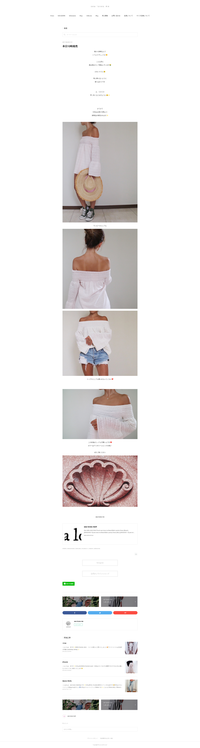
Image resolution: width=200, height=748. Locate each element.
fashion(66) (78, 548)
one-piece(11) (84, 548)
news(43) (91, 548)
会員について (128, 16)
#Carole (65, 662)
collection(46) (97, 548)
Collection (89, 16)
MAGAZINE (61, 16)
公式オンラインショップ (100, 574)
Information (72, 16)
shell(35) (64, 548)
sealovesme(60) (71, 548)
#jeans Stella (67, 681)
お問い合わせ (116, 16)
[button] (52, 16)
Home (52, 16)
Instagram (100, 563)
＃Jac (64, 643)
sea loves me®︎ (72, 716)
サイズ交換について (143, 16)
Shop (81, 16)
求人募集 (105, 16)
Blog (97, 16)
